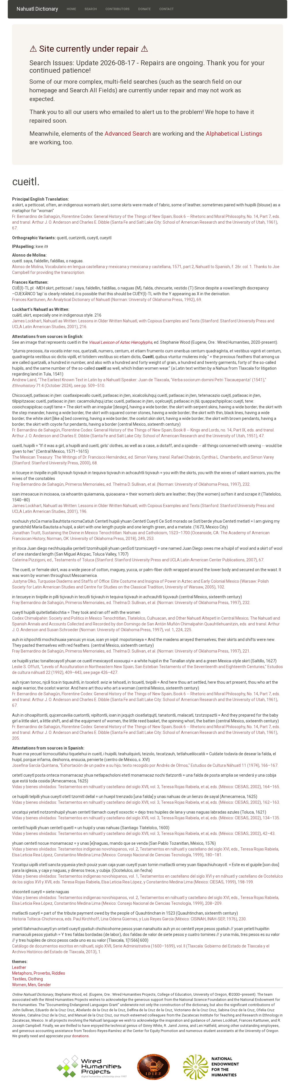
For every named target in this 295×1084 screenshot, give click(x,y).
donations (80, 1036)
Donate (144, 9)
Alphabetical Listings (234, 133)
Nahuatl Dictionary (37, 9)
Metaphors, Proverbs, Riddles (38, 973)
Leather (19, 967)
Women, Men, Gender (31, 984)
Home (71, 9)
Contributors (117, 9)
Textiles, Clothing (27, 979)
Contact (166, 9)
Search (91, 9)
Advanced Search (128, 133)
